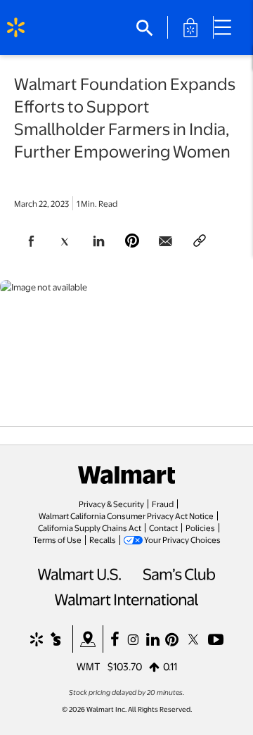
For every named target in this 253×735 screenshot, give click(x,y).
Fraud (163, 503)
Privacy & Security (111, 503)
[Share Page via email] (166, 241)
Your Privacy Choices (182, 539)
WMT (88, 666)
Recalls (102, 539)
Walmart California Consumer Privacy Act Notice (126, 515)
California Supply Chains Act (89, 527)
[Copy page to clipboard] (199, 241)
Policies (200, 527)
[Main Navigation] (228, 27)
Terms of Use (57, 539)
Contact (163, 527)
